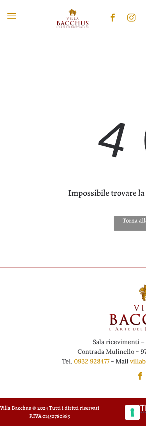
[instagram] (131, 19)
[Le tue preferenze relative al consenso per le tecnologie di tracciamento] (132, 412)
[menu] (11, 16)
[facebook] (113, 19)
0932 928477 (91, 361)
